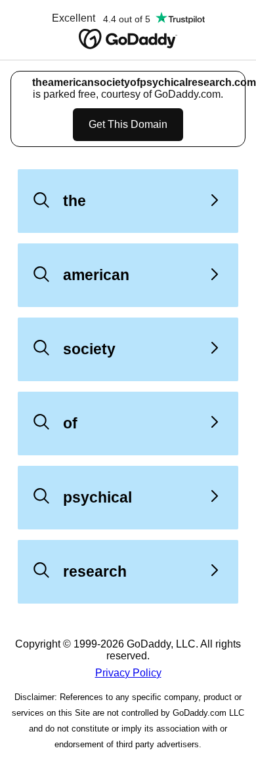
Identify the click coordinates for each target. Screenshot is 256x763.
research (95, 571)
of (70, 423)
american (96, 274)
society (89, 349)
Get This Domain (128, 124)
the (74, 200)
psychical (97, 497)
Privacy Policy (128, 672)
